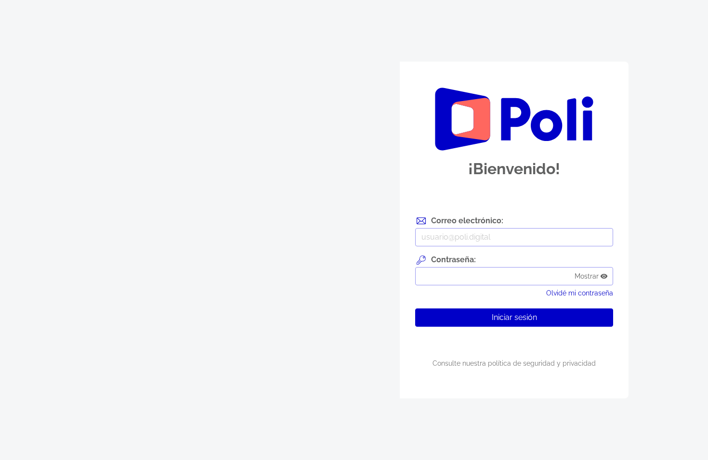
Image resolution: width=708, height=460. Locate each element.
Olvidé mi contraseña (579, 293)
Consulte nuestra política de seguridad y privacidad (514, 363)
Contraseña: (453, 259)
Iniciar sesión (514, 317)
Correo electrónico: (467, 220)
